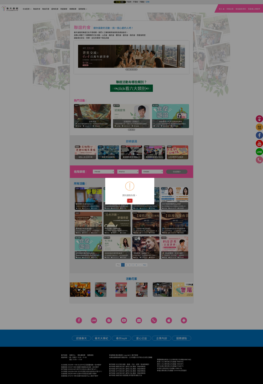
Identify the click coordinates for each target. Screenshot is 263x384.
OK (130, 201)
